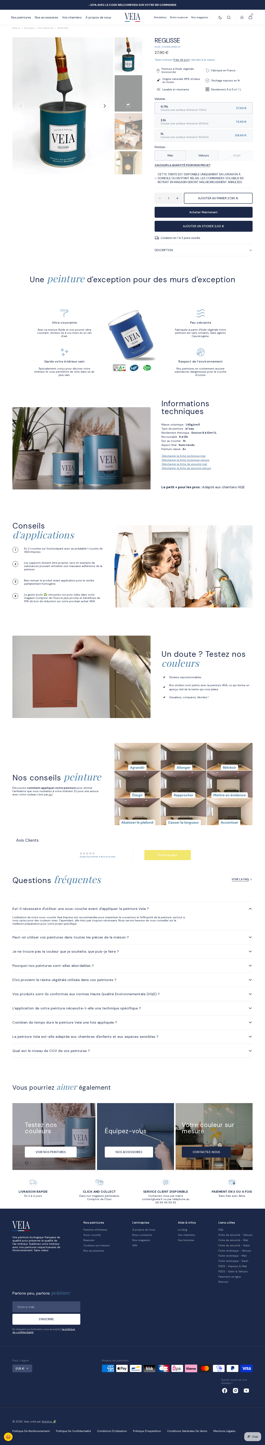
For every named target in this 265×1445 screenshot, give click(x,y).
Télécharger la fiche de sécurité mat (184, 464)
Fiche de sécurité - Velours (235, 1235)
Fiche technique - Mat (232, 1255)
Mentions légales (224, 1431)
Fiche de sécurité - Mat (233, 1240)
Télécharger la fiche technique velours (185, 460)
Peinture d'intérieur (95, 1229)
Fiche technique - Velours (234, 1250)
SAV (134, 1245)
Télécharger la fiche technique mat (183, 456)
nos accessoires (129, 1152)
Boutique (29, 28)
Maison (16, 28)
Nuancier (88, 1240)
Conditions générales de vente (187, 1431)
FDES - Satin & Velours (233, 1271)
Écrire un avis (167, 855)
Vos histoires (186, 1240)
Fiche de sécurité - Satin (234, 1245)
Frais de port (181, 59)
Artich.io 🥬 (49, 1421)
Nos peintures (46, 28)
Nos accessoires (93, 1250)
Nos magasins (141, 1240)
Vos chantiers (186, 1235)
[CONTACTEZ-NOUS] (214, 1136)
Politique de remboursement (31, 1431)
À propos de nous (143, 1229)
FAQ (220, 1229)
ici (50, 794)
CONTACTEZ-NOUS (206, 1152)
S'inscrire (46, 1319)
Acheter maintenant (203, 212)
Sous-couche (92, 1235)
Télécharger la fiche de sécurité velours (186, 468)
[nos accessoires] (135, 1136)
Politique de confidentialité (73, 1431)
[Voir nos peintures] (53, 1136)
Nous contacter (142, 1235)
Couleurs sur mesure (96, 1245)
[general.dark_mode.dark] (220, 17)
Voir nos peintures (51, 1152)
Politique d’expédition (147, 1431)
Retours (223, 1281)
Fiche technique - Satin (233, 1261)
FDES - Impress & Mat (232, 1266)
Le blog (182, 1229)
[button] (228, 17)
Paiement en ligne (229, 1276)
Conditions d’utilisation (112, 1431)
